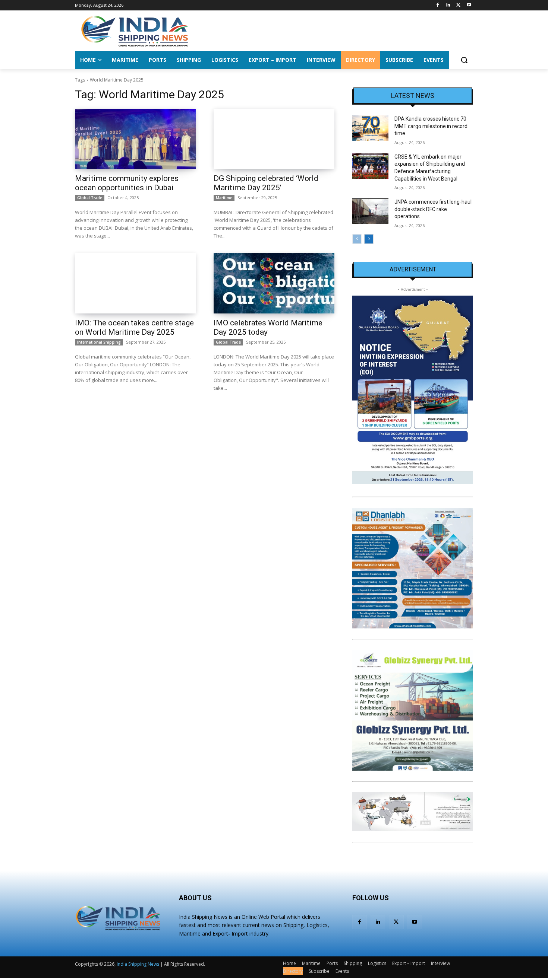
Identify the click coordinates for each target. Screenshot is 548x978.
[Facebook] (438, 5)
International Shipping (99, 342)
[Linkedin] (448, 5)
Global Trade (89, 197)
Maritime (224, 197)
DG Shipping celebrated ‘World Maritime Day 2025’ (266, 183)
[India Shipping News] (134, 31)
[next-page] (369, 239)
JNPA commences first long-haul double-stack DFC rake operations (433, 209)
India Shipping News (138, 964)
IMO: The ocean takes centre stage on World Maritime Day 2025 (134, 327)
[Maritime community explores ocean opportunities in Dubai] (135, 139)
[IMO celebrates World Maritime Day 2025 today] (274, 283)
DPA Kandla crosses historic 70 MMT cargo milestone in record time (430, 126)
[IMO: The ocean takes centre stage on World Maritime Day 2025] (135, 283)
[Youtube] (468, 5)
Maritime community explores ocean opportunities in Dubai (127, 183)
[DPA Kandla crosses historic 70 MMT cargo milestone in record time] (370, 128)
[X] (458, 5)
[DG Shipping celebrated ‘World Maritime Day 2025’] (274, 139)
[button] (464, 60)
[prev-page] (357, 239)
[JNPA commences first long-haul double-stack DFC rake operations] (370, 211)
